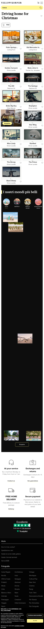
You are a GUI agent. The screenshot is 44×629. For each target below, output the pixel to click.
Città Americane (20, 603)
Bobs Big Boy (11, 106)
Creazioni (18, 600)
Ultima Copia (5, 579)
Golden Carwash (11, 68)
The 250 (11, 86)
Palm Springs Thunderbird (11, 48)
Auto (16, 575)
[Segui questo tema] (41, 16)
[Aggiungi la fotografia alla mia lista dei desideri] (21, 49)
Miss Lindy (11, 144)
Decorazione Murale (36, 596)
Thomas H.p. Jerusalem (33, 70)
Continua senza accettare (35, 615)
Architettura (19, 572)
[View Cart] (38, 2)
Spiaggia (18, 579)
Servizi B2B (5, 561)
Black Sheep (11, 181)
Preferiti (4, 582)
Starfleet (33, 144)
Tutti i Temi (32, 593)
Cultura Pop (33, 579)
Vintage (31, 572)
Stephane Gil (11, 88)
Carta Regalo (5, 572)
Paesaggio (5, 600)
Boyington (33, 106)
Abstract (18, 582)
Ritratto (17, 589)
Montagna (32, 575)
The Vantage (33, 86)
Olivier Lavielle (11, 70)
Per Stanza (33, 600)
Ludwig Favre (11, 50)
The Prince (33, 162)
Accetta (35, 620)
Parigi (31, 589)
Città (3, 589)
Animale (4, 596)
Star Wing (33, 125)
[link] (11, 2)
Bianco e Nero (6, 593)
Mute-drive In (33, 68)
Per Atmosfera (34, 603)
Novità (3, 575)
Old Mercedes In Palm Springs (33, 48)
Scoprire (7, 123)
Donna (17, 586)
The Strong (11, 162)
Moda (3, 586)
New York (32, 582)
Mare (16, 593)
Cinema (31, 586)
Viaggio (3, 603)
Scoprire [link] (22, 444)
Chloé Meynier (11, 108)
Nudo (16, 596)
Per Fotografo (34, 606)
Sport (3, 606)
